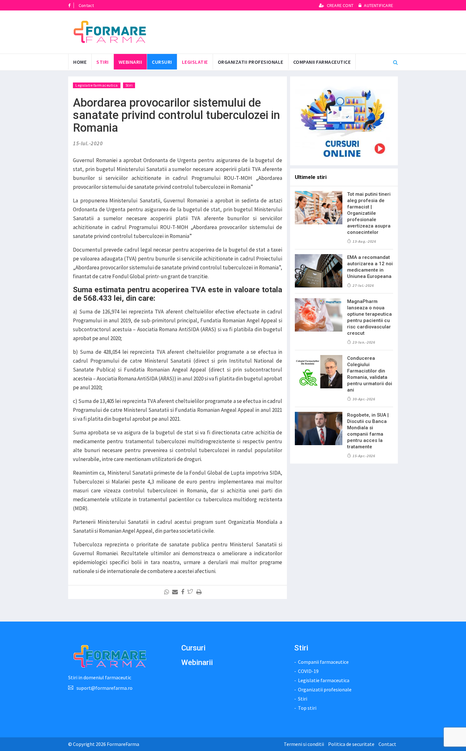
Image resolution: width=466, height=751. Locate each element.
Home (80, 62)
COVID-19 (308, 671)
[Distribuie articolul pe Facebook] (183, 592)
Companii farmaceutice (322, 62)
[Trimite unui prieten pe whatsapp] (167, 592)
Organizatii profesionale (250, 62)
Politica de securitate (351, 744)
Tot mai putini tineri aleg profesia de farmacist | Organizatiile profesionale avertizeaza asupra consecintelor (369, 213)
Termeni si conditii (304, 744)
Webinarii (130, 62)
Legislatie (195, 62)
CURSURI (162, 62)
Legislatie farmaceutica (96, 85)
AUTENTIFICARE (378, 5)
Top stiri (307, 708)
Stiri (102, 62)
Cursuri (193, 647)
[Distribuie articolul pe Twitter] (191, 592)
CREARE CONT (340, 5)
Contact (86, 5)
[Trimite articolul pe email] (176, 592)
